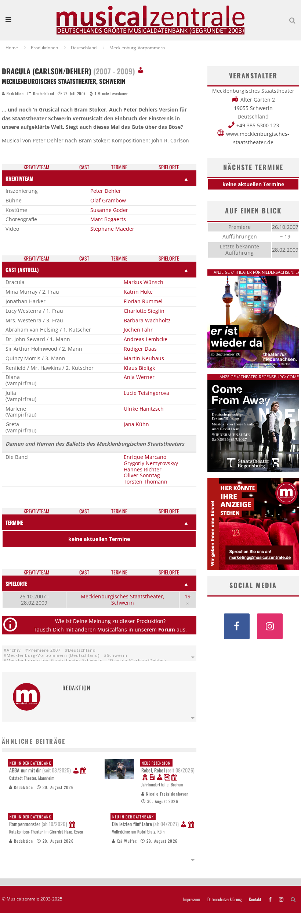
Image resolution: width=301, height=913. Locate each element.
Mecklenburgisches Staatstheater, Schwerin (122, 599)
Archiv (14, 650)
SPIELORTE (16, 583)
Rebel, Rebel (168, 767)
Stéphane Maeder (112, 228)
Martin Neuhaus (144, 358)
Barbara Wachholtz (147, 320)
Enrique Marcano (145, 456)
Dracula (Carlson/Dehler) (138, 660)
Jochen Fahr (138, 329)
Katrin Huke (138, 291)
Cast (84, 167)
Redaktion (14, 93)
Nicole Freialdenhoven (167, 794)
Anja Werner (139, 377)
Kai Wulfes (126, 841)
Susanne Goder (109, 209)
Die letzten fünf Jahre (145, 821)
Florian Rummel (143, 301)
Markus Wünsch (143, 282)
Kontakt (255, 899)
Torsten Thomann (145, 481)
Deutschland (43, 93)
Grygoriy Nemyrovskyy (151, 463)
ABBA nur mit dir (40, 767)
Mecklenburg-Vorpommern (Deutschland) (53, 655)
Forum (166, 629)
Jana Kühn (136, 424)
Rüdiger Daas (140, 348)
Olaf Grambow (108, 200)
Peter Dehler (105, 190)
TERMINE (14, 522)
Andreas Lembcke (145, 339)
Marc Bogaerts (108, 219)
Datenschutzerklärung (224, 899)
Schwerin (117, 655)
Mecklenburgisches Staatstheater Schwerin (55, 660)
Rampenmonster (38, 821)
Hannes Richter (143, 469)
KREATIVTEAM (19, 178)
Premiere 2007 (44, 650)
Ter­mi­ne (119, 167)
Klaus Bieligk (139, 367)
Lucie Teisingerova (146, 392)
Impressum (191, 899)
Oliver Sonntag (142, 475)
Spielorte (169, 167)
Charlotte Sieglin (144, 310)
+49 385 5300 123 (257, 125)
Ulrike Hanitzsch (144, 408)
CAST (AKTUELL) (22, 269)
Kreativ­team (36, 167)
